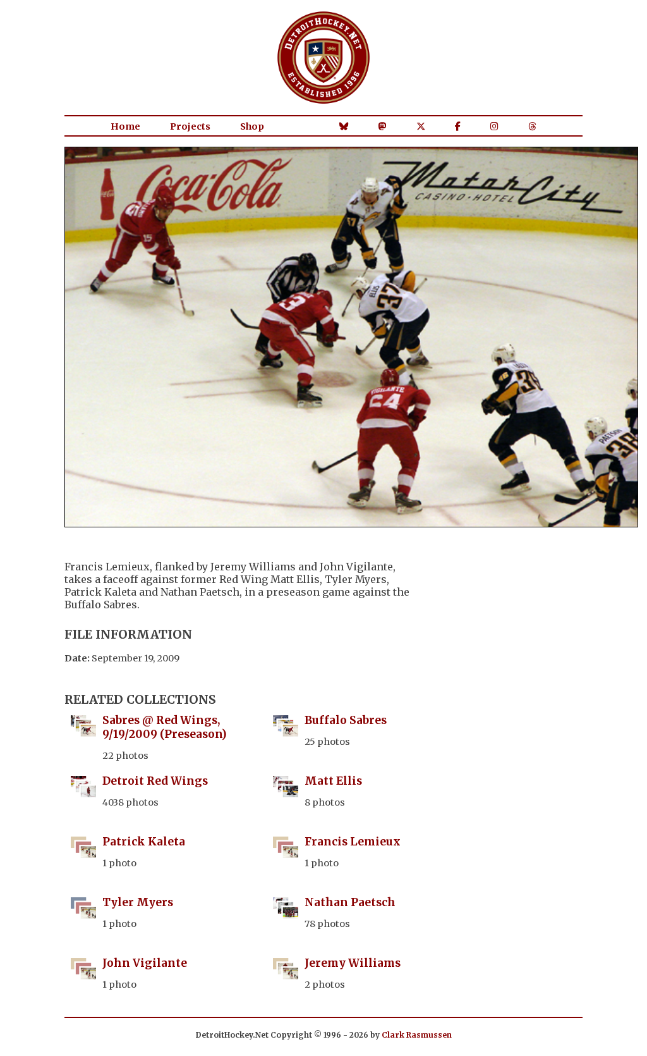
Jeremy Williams (353, 963)
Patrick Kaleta (143, 842)
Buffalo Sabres (346, 720)
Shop (252, 126)
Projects (190, 126)
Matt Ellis (333, 781)
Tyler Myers (137, 902)
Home (125, 126)
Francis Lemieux (353, 842)
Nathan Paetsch (350, 902)
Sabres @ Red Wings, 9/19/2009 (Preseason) (164, 727)
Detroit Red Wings (155, 781)
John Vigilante (144, 963)
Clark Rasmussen (417, 1035)
